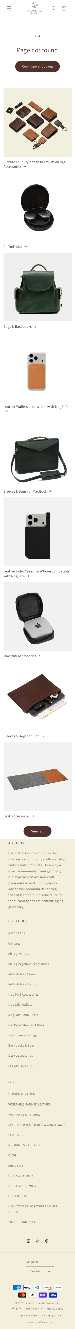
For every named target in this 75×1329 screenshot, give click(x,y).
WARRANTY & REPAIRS (24, 1114)
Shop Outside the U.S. (24, 1222)
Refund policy (33, 1308)
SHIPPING (15, 1135)
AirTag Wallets (18, 953)
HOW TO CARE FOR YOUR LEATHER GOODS (33, 1209)
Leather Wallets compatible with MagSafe (36, 406)
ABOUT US (15, 1165)
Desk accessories (17, 816)
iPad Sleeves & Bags (23, 1035)
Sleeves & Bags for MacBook (25, 491)
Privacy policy (54, 1308)
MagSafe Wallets (20, 1004)
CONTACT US (17, 1196)
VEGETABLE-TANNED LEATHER (29, 1104)
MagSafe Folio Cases (23, 1015)
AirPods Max (13, 246)
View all (37, 831)
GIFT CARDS (16, 933)
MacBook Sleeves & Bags (26, 1025)
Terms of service (28, 1315)
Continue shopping (37, 66)
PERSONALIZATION (21, 1094)
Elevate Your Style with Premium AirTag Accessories (34, 164)
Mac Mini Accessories (20, 656)
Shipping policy (51, 1315)
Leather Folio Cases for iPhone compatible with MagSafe (37, 573)
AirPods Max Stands (22, 984)
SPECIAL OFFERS (20, 1066)
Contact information (40, 1322)
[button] (9, 8)
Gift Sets (14, 943)
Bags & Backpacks (18, 326)
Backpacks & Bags (21, 1045)
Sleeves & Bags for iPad (22, 736)
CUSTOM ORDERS (21, 1175)
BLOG (12, 1155)
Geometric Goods (35, 1302)
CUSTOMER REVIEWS (23, 1186)
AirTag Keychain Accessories (28, 964)
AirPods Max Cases (21, 974)
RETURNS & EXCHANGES (25, 1145)
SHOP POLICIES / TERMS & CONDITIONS (36, 1124)
